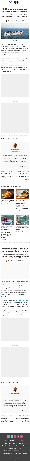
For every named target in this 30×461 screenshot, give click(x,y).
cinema (16, 382)
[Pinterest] (24, 166)
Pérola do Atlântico (16, 46)
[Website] (21, 166)
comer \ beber (20, 197)
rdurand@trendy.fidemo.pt (15, 163)
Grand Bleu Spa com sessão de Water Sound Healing (22, 228)
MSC (14, 67)
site (10, 69)
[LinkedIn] (26, 166)
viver (4, 223)
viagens (16, 138)
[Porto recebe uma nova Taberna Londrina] (7, 194)
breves (9, 138)
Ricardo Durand (11, 20)
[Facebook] (23, 166)
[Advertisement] (15, 85)
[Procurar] (28, 2)
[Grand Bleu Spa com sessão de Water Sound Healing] (22, 220)
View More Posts (15, 151)
